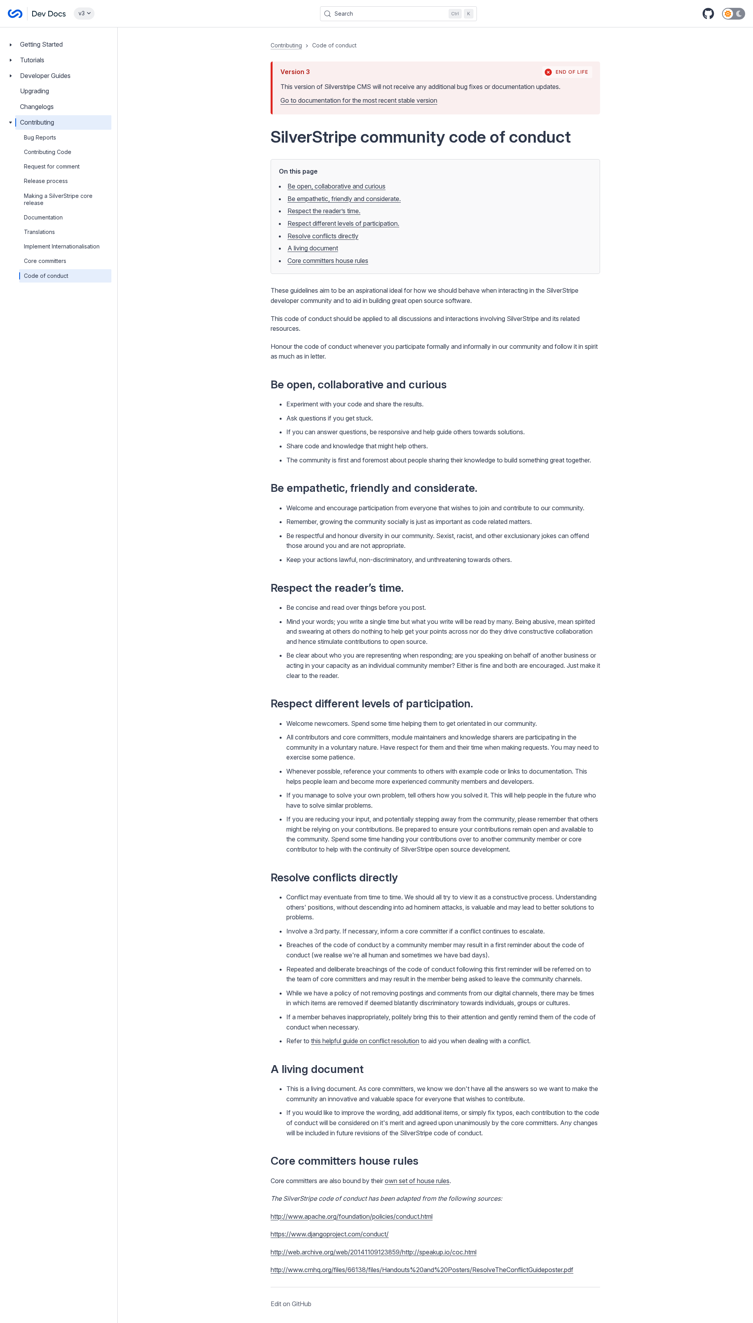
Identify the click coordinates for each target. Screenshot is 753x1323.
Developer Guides (45, 76)
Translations (39, 231)
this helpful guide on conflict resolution (365, 1041)
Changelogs (37, 107)
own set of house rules (417, 1181)
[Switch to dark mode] (733, 14)
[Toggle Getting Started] (10, 44)
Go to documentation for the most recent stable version (358, 100)
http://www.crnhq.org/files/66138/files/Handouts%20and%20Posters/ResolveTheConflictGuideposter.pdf (422, 1270)
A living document (312, 248)
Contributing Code (47, 152)
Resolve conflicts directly (322, 236)
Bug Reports (40, 137)
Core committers (45, 260)
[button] (435, 675)
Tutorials (32, 60)
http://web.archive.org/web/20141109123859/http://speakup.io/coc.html (374, 1252)
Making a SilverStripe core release (58, 199)
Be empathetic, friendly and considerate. (344, 199)
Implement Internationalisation (62, 246)
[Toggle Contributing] (10, 122)
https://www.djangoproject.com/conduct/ (330, 1234)
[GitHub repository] (708, 14)
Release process (46, 181)
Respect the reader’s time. (323, 211)
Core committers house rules (327, 261)
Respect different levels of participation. (343, 223)
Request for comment (52, 166)
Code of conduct (46, 275)
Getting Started (41, 44)
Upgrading (34, 91)
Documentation (43, 217)
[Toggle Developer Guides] (10, 76)
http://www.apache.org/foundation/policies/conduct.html (352, 1216)
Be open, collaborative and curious (336, 186)
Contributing (37, 122)
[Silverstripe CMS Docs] (37, 13)
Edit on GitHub (291, 1304)
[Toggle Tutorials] (10, 60)
